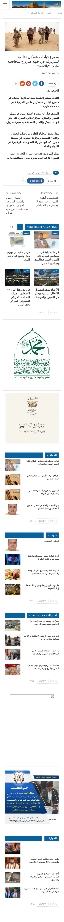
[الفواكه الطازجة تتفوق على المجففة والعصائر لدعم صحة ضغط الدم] (12, 574)
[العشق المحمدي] (12, 545)
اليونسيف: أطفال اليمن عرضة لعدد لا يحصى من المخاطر (47, 201)
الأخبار (55, 233)
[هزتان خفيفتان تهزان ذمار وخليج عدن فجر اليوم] (17, 239)
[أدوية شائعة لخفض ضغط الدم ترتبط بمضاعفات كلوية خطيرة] (12, 560)
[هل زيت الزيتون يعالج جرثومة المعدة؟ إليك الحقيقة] (12, 589)
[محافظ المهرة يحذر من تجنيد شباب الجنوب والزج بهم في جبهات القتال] (12, 669)
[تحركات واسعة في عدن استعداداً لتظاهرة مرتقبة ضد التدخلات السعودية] (12, 625)
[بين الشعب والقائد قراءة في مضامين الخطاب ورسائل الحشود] (12, 509)
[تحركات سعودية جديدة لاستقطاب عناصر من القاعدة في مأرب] (12, 640)
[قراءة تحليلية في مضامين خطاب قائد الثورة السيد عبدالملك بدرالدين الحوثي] (46, 239)
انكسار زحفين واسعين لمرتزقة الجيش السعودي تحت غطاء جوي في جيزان (17, 205)
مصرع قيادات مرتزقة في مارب (38, 172)
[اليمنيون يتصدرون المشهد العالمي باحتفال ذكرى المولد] (12, 494)
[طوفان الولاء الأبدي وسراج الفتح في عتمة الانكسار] (12, 479)
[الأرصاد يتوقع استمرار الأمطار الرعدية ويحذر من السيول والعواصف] (46, 277)
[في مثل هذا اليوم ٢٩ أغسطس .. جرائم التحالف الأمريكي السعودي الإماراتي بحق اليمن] (17, 277)
